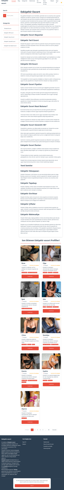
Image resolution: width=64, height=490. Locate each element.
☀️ (61, 2)
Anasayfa (14, 1)
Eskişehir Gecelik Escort (9, 41)
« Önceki (27, 430)
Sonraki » (54, 430)
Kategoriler (24, 1)
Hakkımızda (32, 1)
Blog (19, 1)
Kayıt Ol (24, 442)
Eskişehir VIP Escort (8, 33)
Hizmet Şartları (47, 448)
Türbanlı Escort (7, 28)
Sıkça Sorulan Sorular (45, 2)
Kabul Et (32, 485)
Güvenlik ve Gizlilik (48, 446)
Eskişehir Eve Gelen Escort (10, 45)
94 (48, 430)
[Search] (4, 15)
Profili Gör (30, 276)
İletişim (52, 1)
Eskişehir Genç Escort (9, 37)
